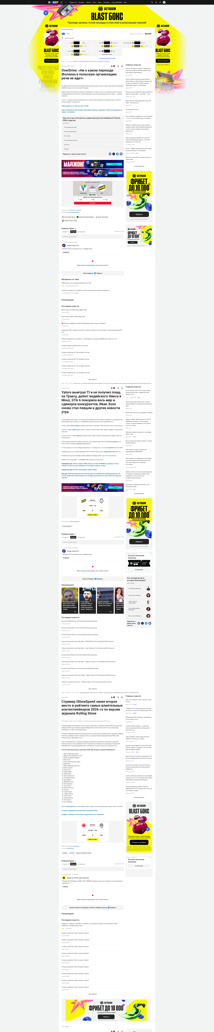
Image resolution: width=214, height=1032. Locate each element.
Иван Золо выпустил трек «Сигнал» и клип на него (138, 700)
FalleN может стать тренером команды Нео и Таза (76, 283)
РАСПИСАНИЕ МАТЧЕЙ (67, 29)
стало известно (70, 806)
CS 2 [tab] (63, 33)
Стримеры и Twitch (69, 692)
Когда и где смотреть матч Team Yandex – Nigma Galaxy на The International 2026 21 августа (89, 675)
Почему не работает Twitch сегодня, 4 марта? (75, 980)
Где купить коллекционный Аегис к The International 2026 (137, 485)
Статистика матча (107, 54)
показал (82, 459)
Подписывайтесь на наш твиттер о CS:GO (75, 106)
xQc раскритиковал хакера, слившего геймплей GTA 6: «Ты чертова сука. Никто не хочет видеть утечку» (139, 788)
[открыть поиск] (152, 2)
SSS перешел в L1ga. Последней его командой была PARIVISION (136, 450)
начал (79, 455)
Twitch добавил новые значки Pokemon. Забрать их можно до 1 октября (137, 738)
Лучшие (73, 232)
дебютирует (76, 429)
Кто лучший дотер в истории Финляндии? (136, 579)
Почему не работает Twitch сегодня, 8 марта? (75, 953)
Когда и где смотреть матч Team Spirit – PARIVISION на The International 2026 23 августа (88, 641)
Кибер (63, 61)
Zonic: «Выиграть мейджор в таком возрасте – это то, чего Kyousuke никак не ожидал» (139, 117)
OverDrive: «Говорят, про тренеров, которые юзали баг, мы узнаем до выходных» (85, 290)
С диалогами (117, 231)
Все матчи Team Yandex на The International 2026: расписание (80, 634)
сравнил (115, 441)
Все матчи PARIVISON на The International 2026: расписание (79, 621)
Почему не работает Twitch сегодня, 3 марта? (75, 987)
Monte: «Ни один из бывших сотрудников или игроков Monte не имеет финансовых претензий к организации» (138, 70)
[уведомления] (156, 2)
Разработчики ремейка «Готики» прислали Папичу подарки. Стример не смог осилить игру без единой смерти (139, 747)
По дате (64, 232)
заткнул (78, 443)
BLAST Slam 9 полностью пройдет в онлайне (139, 412)
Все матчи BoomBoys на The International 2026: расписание (79, 655)
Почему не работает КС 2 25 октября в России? (76, 372)
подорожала (108, 451)
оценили (79, 435)
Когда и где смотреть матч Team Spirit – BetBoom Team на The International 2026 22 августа (89, 661)
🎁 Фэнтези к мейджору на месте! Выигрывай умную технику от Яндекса (83, 323)
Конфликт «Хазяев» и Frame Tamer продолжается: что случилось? (83, 814)
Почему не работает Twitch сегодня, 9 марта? (75, 946)
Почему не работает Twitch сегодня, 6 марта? (75, 967)
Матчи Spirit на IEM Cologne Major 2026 (73, 316)
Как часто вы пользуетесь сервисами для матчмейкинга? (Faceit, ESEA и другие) (91, 119)
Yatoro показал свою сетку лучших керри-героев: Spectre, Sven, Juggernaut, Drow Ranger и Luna (138, 392)
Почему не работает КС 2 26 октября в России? (76, 366)
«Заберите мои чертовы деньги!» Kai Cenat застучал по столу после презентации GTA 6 (139, 709)
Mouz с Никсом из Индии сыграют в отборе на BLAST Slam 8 (139, 442)
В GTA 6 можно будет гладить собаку (85, 469)
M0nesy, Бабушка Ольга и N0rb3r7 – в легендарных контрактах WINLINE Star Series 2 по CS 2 (89, 339)
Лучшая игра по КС (73, 245)
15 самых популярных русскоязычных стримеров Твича (80, 810)
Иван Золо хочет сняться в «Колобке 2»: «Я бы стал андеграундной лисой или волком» (139, 757)
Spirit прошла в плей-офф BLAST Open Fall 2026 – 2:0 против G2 (138, 102)
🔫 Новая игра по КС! (132, 109)
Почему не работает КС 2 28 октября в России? (76, 352)
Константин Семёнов (75, 210)
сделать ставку (92, 514)
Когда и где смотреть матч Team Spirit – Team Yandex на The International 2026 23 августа (88, 648)
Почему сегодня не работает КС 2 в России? (75, 345)
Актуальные (81, 232)
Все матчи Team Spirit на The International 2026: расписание (79, 628)
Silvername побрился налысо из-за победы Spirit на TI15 (138, 433)
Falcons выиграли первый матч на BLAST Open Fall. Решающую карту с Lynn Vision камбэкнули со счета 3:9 (138, 140)
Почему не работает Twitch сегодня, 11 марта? (75, 933)
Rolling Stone (70, 848)
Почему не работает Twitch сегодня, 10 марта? (75, 940)
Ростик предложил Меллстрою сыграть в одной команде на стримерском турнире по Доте (139, 404)
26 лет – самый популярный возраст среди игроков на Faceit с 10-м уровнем (138, 149)
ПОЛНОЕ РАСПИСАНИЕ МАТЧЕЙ (107, 58)
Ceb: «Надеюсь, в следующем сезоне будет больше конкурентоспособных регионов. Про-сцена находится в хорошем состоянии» (139, 461)
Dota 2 (66, 383)
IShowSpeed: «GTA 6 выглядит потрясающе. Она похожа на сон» (139, 718)
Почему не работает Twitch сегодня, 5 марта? (75, 973)
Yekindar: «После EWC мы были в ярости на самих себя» (139, 158)
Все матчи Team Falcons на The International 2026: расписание (80, 668)
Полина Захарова (74, 521)
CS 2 (66, 61)
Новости (70, 61)
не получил (84, 421)
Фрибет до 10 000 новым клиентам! (78, 878)
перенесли (111, 447)
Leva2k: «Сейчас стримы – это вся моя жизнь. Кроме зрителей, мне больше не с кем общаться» (138, 728)
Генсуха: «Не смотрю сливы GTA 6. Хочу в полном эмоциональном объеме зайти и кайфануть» (138, 767)
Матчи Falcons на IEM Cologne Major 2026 (74, 310)
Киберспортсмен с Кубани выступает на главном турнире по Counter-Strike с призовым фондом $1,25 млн (92, 331)
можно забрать (75, 425)
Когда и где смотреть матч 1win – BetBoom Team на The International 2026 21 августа (87, 682)
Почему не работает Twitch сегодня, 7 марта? (75, 960)
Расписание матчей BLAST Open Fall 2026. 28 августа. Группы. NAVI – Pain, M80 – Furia (139, 93)
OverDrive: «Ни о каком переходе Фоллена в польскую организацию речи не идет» (91, 61)
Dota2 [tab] (67, 33)
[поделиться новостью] (122, 66)
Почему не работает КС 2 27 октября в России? (76, 359)
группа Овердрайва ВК (73, 212)
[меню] (62, 2)
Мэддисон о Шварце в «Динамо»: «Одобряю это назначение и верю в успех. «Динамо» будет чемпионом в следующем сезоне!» (90, 924)
